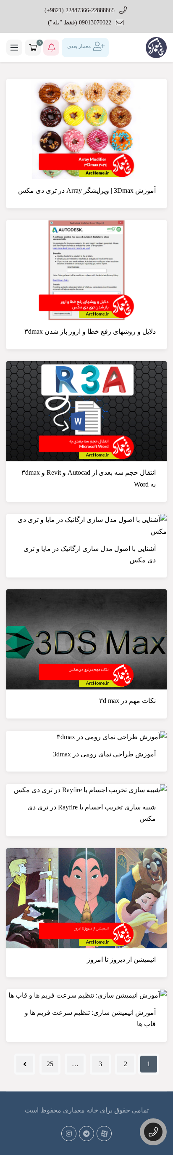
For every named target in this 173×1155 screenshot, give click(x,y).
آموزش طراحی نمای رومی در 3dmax (104, 754)
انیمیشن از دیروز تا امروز (121, 959)
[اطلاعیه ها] (51, 48)
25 (50, 1063)
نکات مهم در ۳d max (127, 700)
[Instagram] (68, 1133)
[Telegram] (86, 1133)
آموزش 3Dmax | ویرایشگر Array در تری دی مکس (87, 190)
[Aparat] (104, 1133)
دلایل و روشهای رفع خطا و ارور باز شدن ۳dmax (90, 331)
